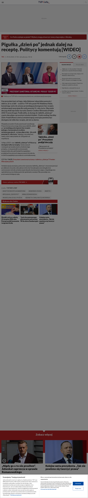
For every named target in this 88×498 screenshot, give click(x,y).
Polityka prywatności (16, 495)
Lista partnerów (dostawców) (48, 489)
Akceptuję (78, 483)
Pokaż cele (78, 488)
